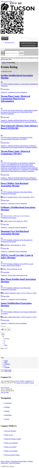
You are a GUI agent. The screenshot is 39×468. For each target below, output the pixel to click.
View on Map (5, 392)
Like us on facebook (10, 431)
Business (6, 411)
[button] (2, 356)
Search (3, 53)
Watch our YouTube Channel (12, 439)
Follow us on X (8, 435)
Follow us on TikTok (10, 447)
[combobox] (29, 44)
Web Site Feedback (14, 463)
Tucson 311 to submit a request (25, 382)
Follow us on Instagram (11, 443)
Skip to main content (7, 1)
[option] (30, 38)
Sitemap (30, 461)
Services (6, 419)
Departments (8, 415)
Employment (4, 463)
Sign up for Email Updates (12, 455)
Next (5, 345)
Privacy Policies (5, 461)
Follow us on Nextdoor (11, 451)
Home (4, 62)
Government (8, 403)
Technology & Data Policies (19, 461)
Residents (7, 407)
